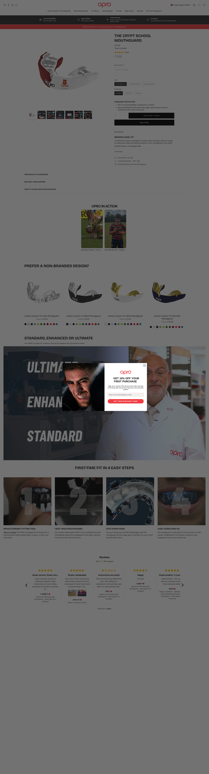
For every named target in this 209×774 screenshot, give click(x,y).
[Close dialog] (144, 365)
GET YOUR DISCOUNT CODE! (126, 401)
